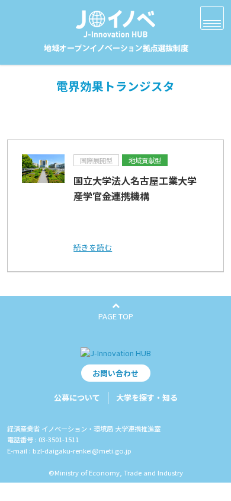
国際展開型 (96, 160)
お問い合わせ (115, 373)
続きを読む (92, 247)
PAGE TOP (115, 316)
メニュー (212, 18)
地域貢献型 (145, 160)
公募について (77, 397)
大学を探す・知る (147, 397)
